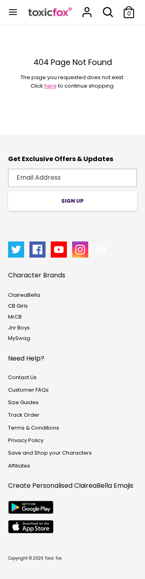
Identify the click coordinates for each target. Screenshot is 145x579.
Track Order (23, 415)
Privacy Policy (26, 440)
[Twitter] (16, 249)
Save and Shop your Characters (50, 453)
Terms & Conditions (33, 428)
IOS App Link (31, 526)
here (50, 86)
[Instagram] (80, 249)
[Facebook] (37, 249)
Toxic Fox (53, 558)
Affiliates (19, 466)
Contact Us (22, 377)
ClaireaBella (24, 295)
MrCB (15, 317)
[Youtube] (59, 249)
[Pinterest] (101, 249)
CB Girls (18, 306)
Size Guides (23, 402)
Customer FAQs (28, 390)
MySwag (19, 338)
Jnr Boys (19, 327)
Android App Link (31, 507)
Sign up (72, 201)
